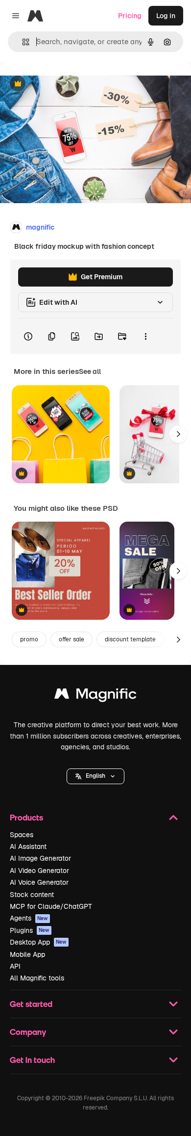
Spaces (21, 834)
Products (26, 817)
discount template (130, 639)
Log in (165, 15)
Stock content (32, 894)
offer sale (71, 639)
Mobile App (27, 954)
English (95, 776)
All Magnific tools (37, 978)
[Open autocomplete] (21, 42)
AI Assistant (28, 846)
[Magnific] (95, 696)
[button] (95, 776)
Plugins (29, 930)
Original (62, 84)
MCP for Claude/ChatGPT (51, 906)
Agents (29, 918)
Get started (31, 1004)
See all (90, 371)
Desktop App (38, 942)
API (15, 966)
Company (28, 1032)
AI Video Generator (39, 870)
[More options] (145, 336)
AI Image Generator (40, 858)
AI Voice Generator (39, 882)
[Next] (178, 434)
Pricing (130, 15)
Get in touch (32, 1060)
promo (29, 639)
